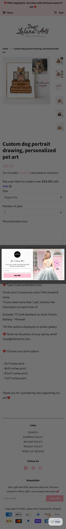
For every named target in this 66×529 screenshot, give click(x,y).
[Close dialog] (62, 250)
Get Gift (17, 275)
